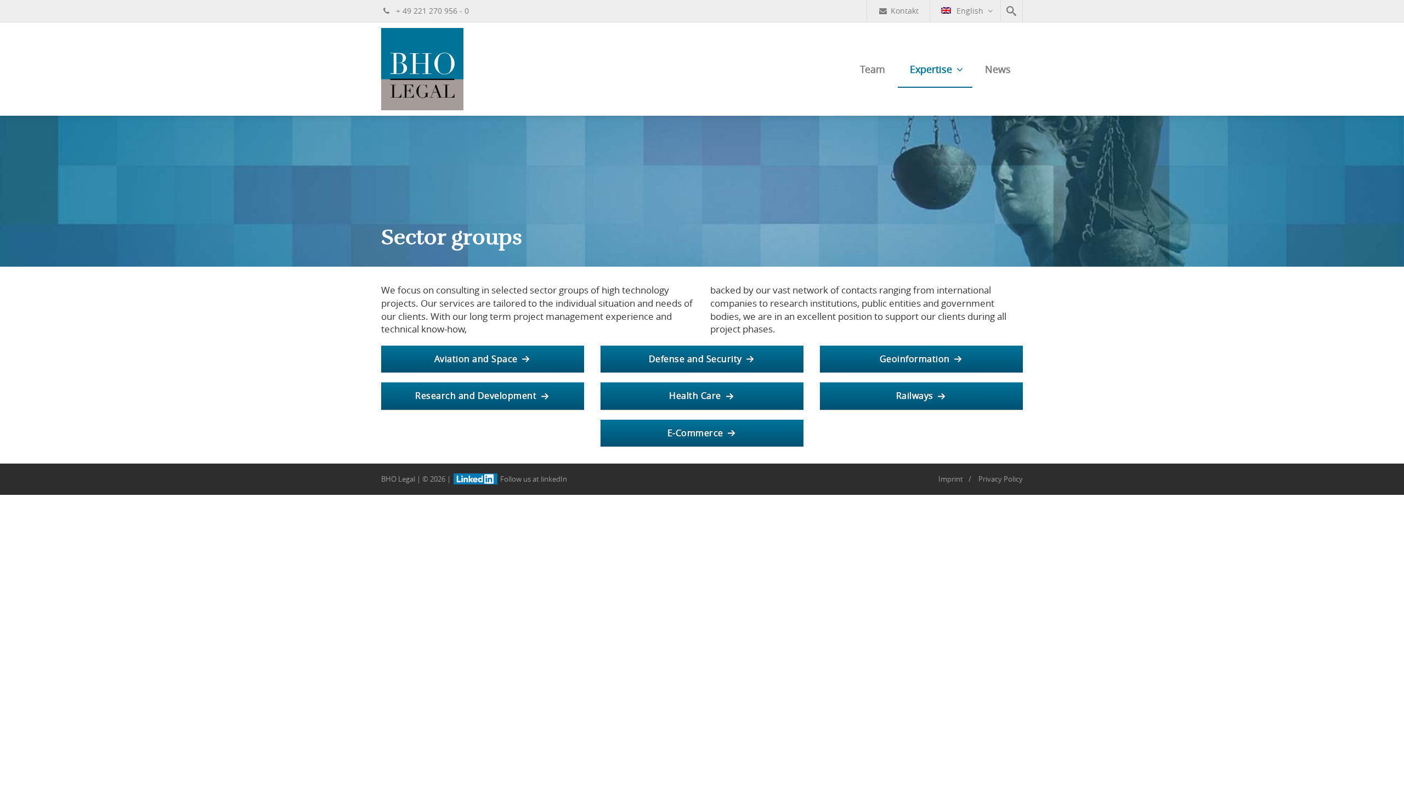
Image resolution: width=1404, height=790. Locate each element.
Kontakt (905, 10)
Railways (914, 396)
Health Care (695, 396)
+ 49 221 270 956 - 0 (431, 10)
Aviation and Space (476, 359)
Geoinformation (915, 359)
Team (872, 69)
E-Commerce (695, 433)
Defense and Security (695, 359)
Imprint (950, 479)
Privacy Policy (1000, 479)
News (998, 69)
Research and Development (475, 396)
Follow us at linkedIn (533, 479)
